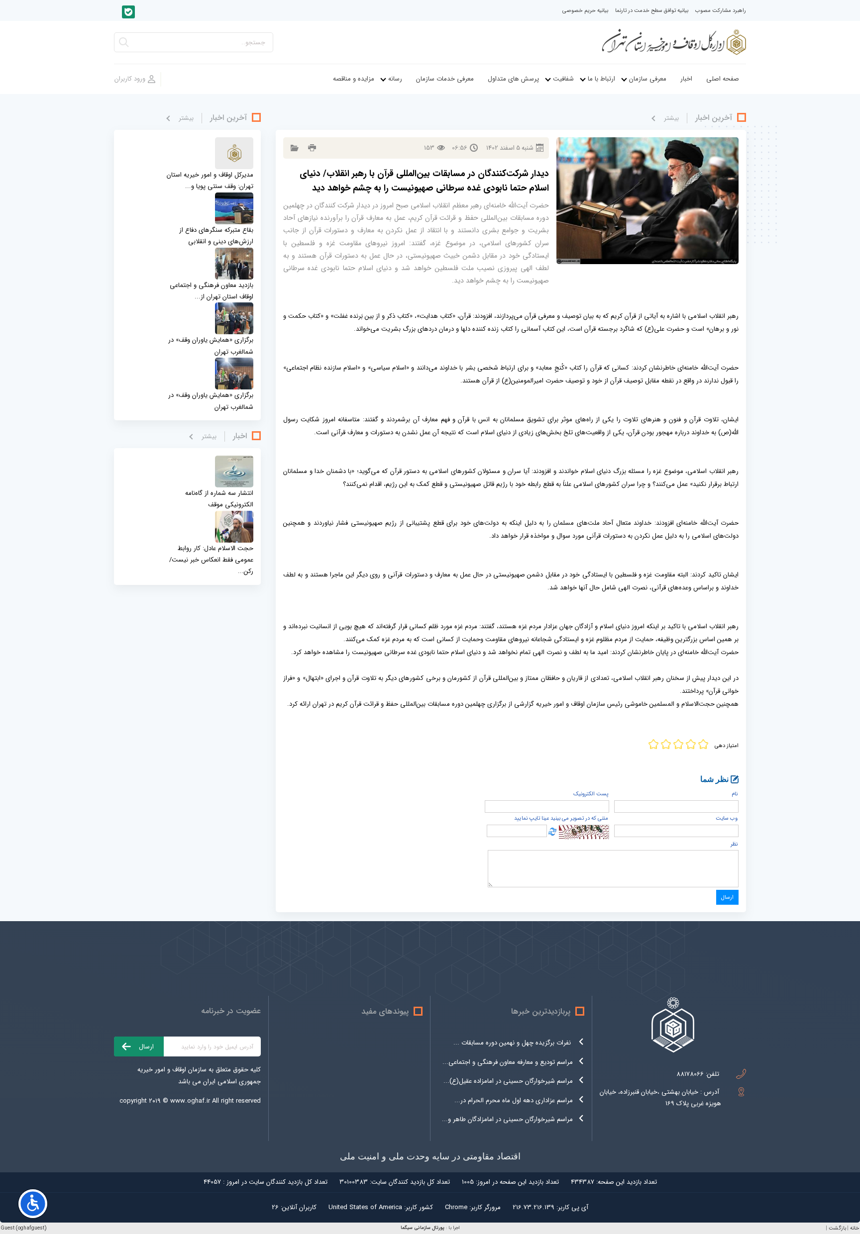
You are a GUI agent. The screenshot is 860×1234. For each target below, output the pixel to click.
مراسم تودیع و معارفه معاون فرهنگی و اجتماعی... (507, 1062)
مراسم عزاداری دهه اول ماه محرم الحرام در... (513, 1100)
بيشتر (671, 118)
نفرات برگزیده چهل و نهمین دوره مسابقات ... (513, 1043)
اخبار (686, 79)
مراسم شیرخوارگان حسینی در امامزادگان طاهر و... (507, 1119)
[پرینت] (311, 148)
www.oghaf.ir (190, 1101)
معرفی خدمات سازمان (445, 79)
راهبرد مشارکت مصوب (720, 10)
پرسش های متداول (513, 79)
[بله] (128, 11)
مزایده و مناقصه (353, 79)
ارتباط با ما (601, 79)
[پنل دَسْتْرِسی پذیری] (33, 1203)
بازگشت (837, 1228)
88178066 (690, 1074)
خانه (854, 1228)
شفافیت (563, 79)
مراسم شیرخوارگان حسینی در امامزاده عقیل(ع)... (508, 1081)
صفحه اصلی (722, 79)
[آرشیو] (293, 148)
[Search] (124, 45)
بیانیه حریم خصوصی (585, 10)
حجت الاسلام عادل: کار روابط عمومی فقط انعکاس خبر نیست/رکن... (211, 560)
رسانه (395, 79)
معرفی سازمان (647, 79)
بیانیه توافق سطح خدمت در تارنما (651, 10)
